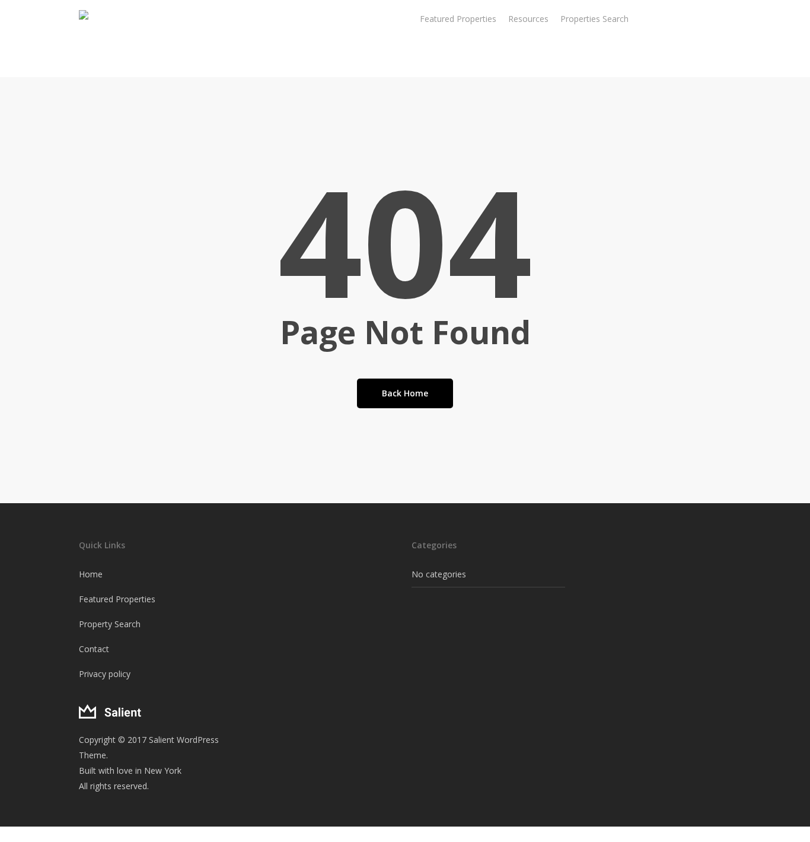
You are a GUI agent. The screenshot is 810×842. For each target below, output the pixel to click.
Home (91, 574)
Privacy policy (104, 673)
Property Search (110, 624)
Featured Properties (117, 599)
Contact (94, 648)
